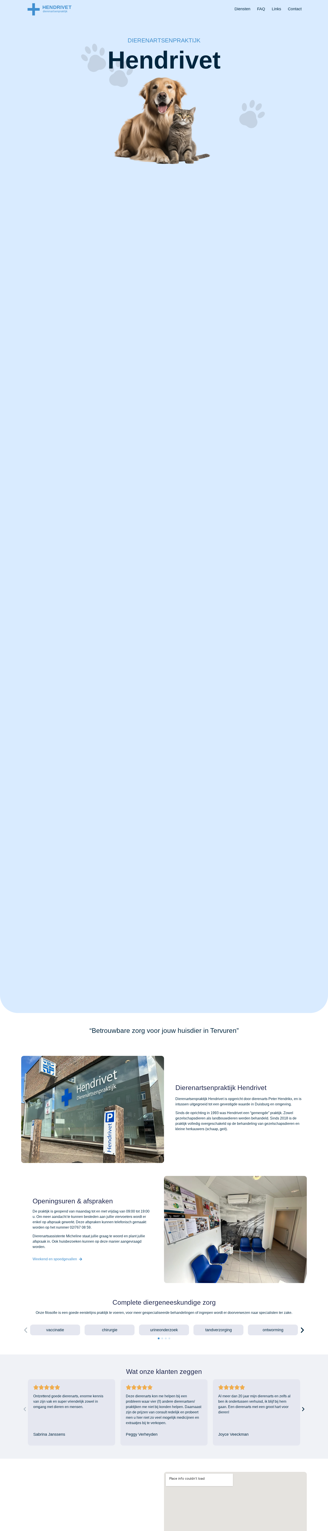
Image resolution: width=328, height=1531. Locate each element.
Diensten (242, 9)
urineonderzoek (164, 1330)
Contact (295, 9)
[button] (25, 1330)
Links (276, 9)
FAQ (261, 9)
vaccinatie (55, 1330)
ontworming (273, 1330)
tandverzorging (218, 1330)
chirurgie (109, 1330)
